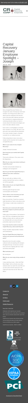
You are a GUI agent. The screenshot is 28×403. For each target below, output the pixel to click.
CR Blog (5, 297)
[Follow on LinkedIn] (17, 286)
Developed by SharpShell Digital (14, 395)
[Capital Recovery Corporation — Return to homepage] (13, 10)
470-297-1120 (23, 2)
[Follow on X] (14, 286)
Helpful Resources (8, 304)
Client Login (6, 301)
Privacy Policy (5, 308)
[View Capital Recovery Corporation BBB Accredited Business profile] (14, 340)
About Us (5, 294)
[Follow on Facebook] (11, 286)
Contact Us (6, 291)
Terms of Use (10, 308)
